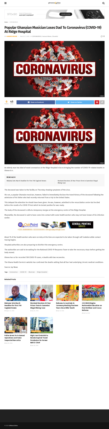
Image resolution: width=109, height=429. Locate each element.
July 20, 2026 (34, 310)
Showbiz (55, 36)
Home (6, 22)
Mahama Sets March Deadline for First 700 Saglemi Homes (26, 181)
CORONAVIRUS (13, 22)
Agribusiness (88, 299)
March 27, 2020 (24, 36)
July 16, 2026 (60, 310)
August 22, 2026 (9, 310)
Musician (32, 272)
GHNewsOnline (11, 36)
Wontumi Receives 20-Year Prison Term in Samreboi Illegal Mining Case (40, 305)
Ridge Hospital (42, 272)
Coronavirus (14, 272)
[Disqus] (54, 377)
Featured (9, 299)
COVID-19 (23, 272)
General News (47, 36)
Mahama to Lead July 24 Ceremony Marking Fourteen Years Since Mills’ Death (67, 305)
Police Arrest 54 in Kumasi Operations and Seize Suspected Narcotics (14, 337)
